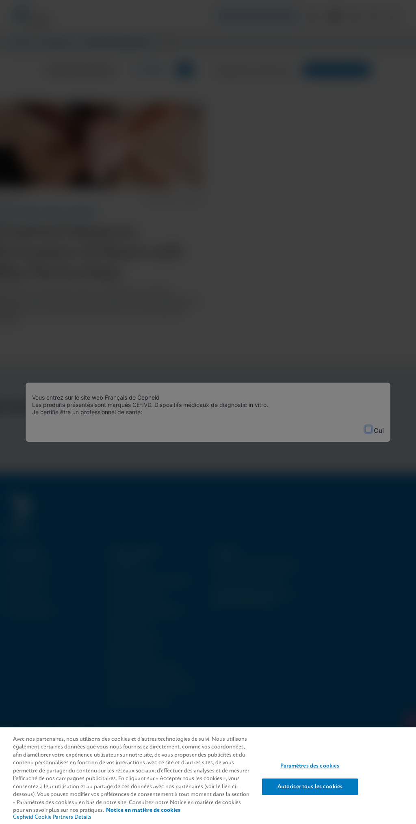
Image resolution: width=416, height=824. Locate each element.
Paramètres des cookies (309, 766)
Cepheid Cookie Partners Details (52, 817)
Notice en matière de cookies (143, 810)
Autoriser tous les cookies (309, 786)
